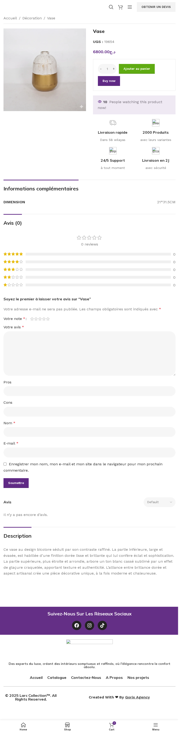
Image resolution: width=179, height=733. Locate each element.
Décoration (32, 18)
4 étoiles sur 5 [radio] (44, 319)
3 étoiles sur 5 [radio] (40, 319)
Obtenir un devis (156, 7)
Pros (7, 382)
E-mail (10, 443)
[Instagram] (89, 625)
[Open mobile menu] (129, 7)
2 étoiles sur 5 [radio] (36, 319)
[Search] (111, 7)
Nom (9, 423)
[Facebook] (76, 625)
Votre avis (13, 327)
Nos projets (138, 677)
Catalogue (56, 677)
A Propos (114, 677)
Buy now (109, 81)
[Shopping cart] (120, 7)
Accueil (10, 18)
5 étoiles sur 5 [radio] (48, 319)
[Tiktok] (102, 625)
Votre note (14, 319)
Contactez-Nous (86, 677)
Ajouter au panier (137, 68)
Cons (7, 402)
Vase (51, 18)
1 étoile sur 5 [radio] (32, 319)
